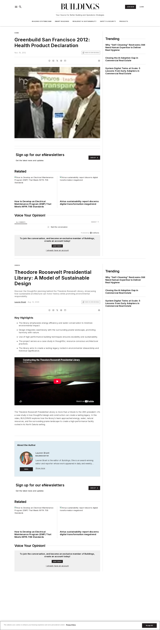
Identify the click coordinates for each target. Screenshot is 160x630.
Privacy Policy (71, 625)
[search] (20, 6)
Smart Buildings (62, 21)
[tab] (20, 222)
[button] (16, 6)
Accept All (149, 625)
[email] (65, 61)
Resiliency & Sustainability (84, 21)
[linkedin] (53, 61)
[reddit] (61, 61)
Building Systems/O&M (41, 21)
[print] (99, 61)
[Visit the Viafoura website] (94, 233)
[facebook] (49, 61)
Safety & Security (108, 21)
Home (16, 33)
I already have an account (57, 250)
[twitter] (57, 61)
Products (123, 21)
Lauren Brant (20, 302)
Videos (17, 265)
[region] (57, 227)
